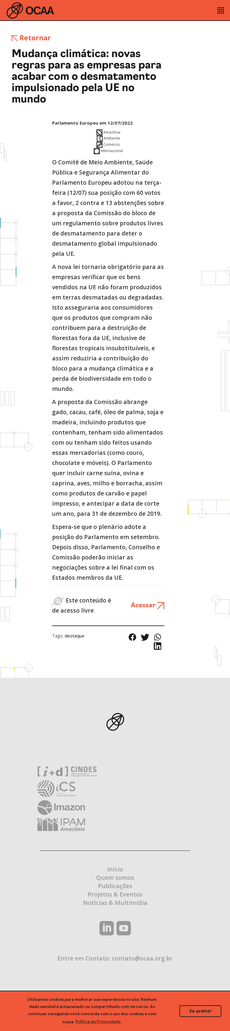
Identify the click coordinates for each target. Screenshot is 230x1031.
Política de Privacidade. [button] (98, 1021)
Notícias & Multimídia (115, 903)
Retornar (34, 37)
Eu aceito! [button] (200, 1011)
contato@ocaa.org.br (142, 958)
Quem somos (115, 878)
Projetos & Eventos (115, 894)
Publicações (115, 886)
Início (115, 869)
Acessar (144, 605)
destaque (74, 636)
